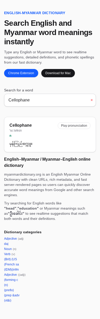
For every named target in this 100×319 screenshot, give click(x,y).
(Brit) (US (10, 259)
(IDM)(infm (11, 269)
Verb (9, 254)
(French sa (11, 264)
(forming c (11, 280)
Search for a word (18, 90)
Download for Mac (58, 73)
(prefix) (9, 290)
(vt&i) (7, 300)
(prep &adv (11, 295)
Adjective (14, 238)
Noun (10, 249)
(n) (6, 285)
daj (6, 244)
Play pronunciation (74, 125)
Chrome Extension (21, 73)
